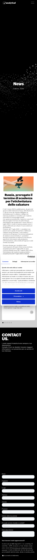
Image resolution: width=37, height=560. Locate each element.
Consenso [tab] (5, 261)
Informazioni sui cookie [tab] (28, 261)
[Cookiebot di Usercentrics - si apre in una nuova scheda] (27, 257)
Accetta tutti (18, 290)
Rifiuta (18, 301)
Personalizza (17, 296)
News (18, 84)
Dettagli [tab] (14, 261)
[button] (2, 322)
